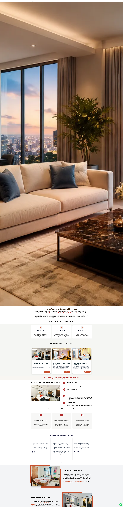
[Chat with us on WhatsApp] (120, 504)
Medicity (82, 475)
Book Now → (47, 371)
